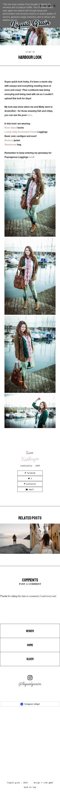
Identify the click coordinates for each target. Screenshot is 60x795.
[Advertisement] (30, 745)
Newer (30, 631)
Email (31, 489)
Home (30, 645)
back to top (30, 787)
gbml (51, 782)
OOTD (38, 465)
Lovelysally (26, 465)
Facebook (30, 473)
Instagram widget (32, 704)
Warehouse (10, 144)
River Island (10, 127)
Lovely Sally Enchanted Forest (20, 131)
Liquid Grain (13, 782)
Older (30, 659)
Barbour (9, 140)
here (29, 115)
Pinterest (30, 484)
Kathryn (30, 459)
